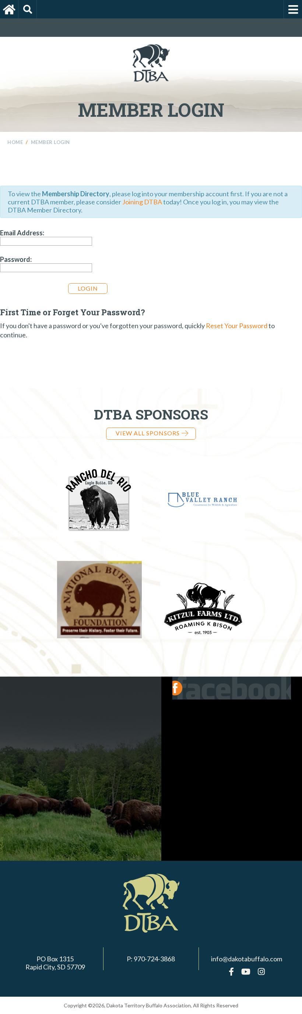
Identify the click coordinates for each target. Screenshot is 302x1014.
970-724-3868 (154, 959)
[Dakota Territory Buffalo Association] (9, 9)
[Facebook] (231, 971)
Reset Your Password (236, 326)
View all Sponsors (148, 432)
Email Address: (22, 233)
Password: (16, 259)
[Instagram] (261, 971)
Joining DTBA (142, 202)
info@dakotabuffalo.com (246, 959)
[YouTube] (245, 971)
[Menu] (293, 9)
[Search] (27, 9)
